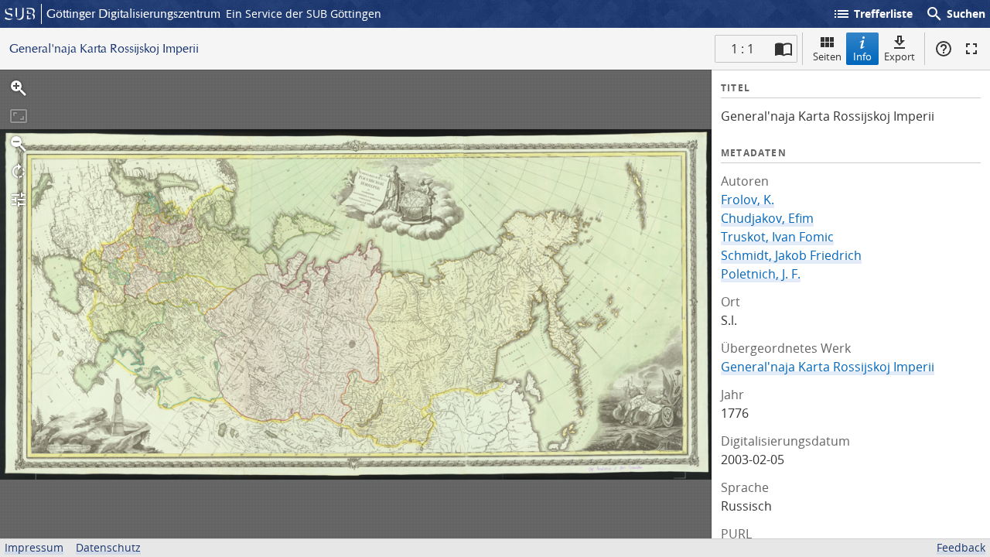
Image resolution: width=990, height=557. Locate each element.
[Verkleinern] (18, 144)
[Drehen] (18, 172)
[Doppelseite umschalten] (783, 49)
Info (862, 56)
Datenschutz (108, 547)
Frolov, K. (747, 199)
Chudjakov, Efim (767, 218)
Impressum (34, 547)
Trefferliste (872, 14)
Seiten (827, 56)
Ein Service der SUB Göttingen (303, 13)
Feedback (961, 547)
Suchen (955, 14)
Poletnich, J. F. (761, 273)
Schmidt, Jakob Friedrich (791, 255)
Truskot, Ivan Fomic (777, 236)
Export (899, 56)
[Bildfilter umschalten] (18, 200)
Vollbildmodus (971, 49)
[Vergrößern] (18, 88)
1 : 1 (742, 48)
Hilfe (944, 49)
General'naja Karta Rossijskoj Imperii (827, 366)
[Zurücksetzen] (18, 116)
